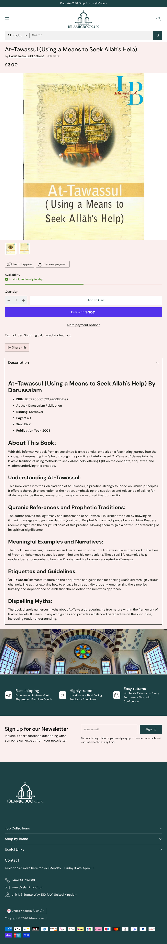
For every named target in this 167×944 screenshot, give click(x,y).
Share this (19, 347)
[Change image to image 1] (10, 248)
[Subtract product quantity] (8, 300)
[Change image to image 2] (24, 248)
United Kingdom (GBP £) (27, 911)
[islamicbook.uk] (83, 19)
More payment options (83, 325)
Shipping (30, 335)
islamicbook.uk (38, 918)
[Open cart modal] (159, 19)
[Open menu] (7, 19)
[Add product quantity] (23, 300)
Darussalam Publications (26, 56)
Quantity (11, 292)
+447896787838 (23, 880)
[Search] (157, 35)
